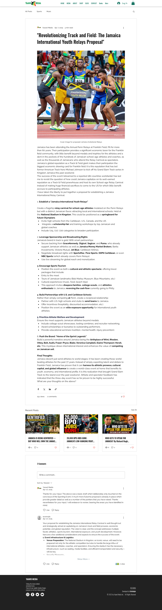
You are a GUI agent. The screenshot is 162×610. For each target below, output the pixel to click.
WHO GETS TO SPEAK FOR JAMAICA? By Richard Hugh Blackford (116, 440)
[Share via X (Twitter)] (44, 389)
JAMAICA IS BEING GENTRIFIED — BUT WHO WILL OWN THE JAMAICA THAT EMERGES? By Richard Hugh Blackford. (42, 440)
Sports (39, 11)
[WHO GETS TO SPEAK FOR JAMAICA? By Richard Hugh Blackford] (119, 424)
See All (134, 410)
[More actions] (123, 27)
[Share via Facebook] (38, 389)
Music (49, 11)
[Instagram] (27, 594)
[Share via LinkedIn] (50, 389)
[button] (68, 3)
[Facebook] (32, 594)
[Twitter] (37, 594)
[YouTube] (42, 594)
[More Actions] (123, 488)
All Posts (28, 11)
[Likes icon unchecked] (44, 510)
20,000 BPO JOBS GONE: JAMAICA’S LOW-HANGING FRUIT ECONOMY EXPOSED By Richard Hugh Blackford (80, 440)
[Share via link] (56, 389)
